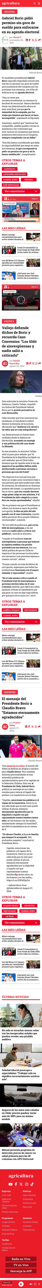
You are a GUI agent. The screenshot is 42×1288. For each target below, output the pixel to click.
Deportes (10, 692)
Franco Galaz (14, 724)
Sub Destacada (11, 185)
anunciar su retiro (15, 765)
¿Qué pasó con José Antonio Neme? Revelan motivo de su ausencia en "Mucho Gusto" (28, 275)
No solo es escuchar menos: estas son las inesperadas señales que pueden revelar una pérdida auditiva (20, 1035)
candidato (9, 169)
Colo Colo (6, 1195)
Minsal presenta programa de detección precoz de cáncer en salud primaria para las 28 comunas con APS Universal (19, 1154)
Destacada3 (30, 610)
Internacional (29, 1202)
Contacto (27, 1225)
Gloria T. (17, 37)
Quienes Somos (30, 1222)
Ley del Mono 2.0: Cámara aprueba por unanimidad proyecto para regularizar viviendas (13, 262)
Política (9, 321)
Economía (28, 1199)
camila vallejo (11, 610)
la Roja (10, 916)
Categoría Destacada (14, 174)
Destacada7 (10, 911)
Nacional (9, 11)
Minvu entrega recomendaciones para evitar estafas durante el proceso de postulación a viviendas (13, 236)
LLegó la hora (8, 1222)
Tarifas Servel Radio (8, 1249)
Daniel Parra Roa (14, 362)
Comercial (7, 1243)
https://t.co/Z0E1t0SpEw (18, 880)
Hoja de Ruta (8, 1233)
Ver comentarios (15, 191)
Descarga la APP (21, 1271)
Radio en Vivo (21, 1259)
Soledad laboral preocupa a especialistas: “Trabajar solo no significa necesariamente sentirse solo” (21, 1075)
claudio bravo (10, 905)
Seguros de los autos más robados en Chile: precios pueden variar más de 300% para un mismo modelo (20, 1114)
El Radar (6, 1225)
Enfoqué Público (10, 1229)
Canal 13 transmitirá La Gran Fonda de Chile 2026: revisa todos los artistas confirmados (28, 249)
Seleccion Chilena (6, 1200)
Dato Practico (29, 1195)
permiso (28, 179)
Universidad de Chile (9, 1206)
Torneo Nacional (10, 1211)
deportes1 (29, 905)
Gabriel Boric (10, 179)
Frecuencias (29, 1229)
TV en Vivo (21, 1265)
